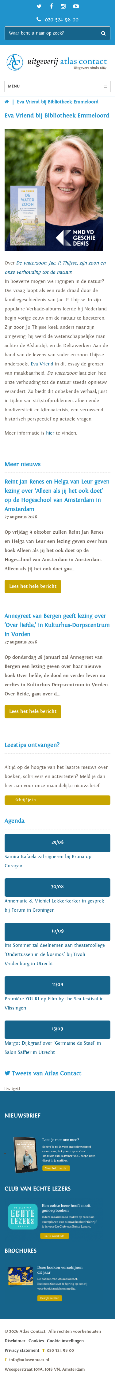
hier (50, 433)
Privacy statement (22, 1350)
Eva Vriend (42, 364)
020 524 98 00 (61, 20)
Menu (14, 86)
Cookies (36, 1341)
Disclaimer (15, 1341)
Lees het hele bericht (32, 586)
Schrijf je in (25, 800)
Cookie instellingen (65, 1341)
